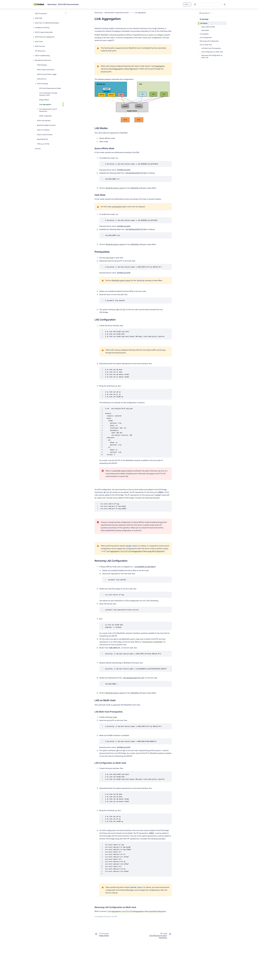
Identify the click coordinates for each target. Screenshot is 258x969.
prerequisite (116, 207)
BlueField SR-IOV (42, 139)
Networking (51, 4)
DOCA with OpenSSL (44, 120)
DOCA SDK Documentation (68, 4)
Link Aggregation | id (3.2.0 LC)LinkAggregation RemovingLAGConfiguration (135, 551)
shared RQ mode (118, 471)
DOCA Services (40, 46)
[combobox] (207, 4)
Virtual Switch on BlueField (152, 642)
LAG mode (109, 258)
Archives (38, 149)
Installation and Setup (42, 27)
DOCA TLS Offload (43, 130)
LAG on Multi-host (206, 45)
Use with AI (205, 13)
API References (40, 51)
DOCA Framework (41, 13)
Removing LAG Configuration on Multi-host (211, 56)
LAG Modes (203, 23)
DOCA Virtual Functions (44, 134)
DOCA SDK (38, 18)
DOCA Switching (42, 84)
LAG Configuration (206, 37)
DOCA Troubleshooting (42, 55)
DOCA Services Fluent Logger (47, 74)
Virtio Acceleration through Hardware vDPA (48, 94)
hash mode (112, 717)
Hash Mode (205, 30)
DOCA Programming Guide (44, 32)
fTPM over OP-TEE (43, 144)
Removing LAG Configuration (209, 41)
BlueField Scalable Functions (46, 125)
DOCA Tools (39, 41)
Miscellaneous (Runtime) (43, 60)
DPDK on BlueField (45, 116)
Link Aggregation (45, 104)
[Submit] (195, 4)
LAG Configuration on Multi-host (212, 52)
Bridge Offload (44, 100)
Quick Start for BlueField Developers (47, 23)
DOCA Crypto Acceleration (45, 69)
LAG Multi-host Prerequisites (211, 48)
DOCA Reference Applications (44, 37)
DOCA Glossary (42, 65)
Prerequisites (204, 34)
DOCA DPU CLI (42, 79)
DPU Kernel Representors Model (50, 88)
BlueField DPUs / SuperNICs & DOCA (117, 13)
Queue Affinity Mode (208, 27)
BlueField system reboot (115, 188)
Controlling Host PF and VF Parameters (48, 110)
